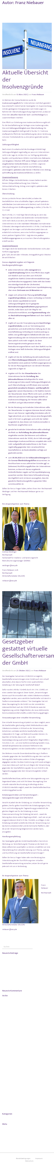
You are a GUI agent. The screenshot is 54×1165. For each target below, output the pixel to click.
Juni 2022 (7, 1073)
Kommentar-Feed (10, 1137)
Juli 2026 (7, 1004)
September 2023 (9, 1034)
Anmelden (7, 1128)
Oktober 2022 (8, 1060)
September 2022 (9, 1065)
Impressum (39, 1158)
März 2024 (7, 1030)
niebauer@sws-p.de (9, 580)
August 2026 (8, 1000)
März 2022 (7, 1078)
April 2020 (7, 1108)
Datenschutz (29, 1161)
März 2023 (7, 1047)
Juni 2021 (7, 1086)
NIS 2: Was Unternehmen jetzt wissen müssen (19, 973)
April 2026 (7, 1013)
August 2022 (8, 1069)
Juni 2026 (7, 1008)
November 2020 (9, 1095)
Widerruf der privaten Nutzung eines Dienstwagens (21, 985)
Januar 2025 (8, 1021)
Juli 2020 (7, 1099)
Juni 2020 (7, 1104)
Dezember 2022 (9, 1056)
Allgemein (7, 1118)
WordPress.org (9, 1141)
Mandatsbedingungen (23, 1158)
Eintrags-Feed (8, 1132)
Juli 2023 (7, 1039)
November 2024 (9, 1026)
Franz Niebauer (38, 94)
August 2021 (8, 1082)
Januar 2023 (8, 1052)
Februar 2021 (8, 1091)
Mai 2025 (7, 1017)
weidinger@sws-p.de (10, 565)
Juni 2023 (7, 1043)
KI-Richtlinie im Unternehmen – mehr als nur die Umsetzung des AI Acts (26, 968)
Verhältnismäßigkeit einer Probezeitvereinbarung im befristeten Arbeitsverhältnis (25, 979)
